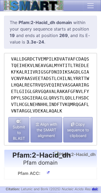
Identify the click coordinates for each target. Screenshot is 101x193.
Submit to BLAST (19, 133)
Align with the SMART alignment (47, 130)
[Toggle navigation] (90, 5)
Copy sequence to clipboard (78, 130)
